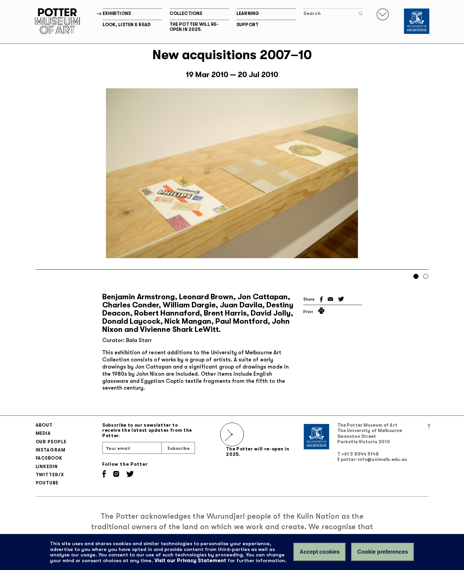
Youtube (47, 482)
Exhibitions (117, 13)
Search (312, 13)
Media (43, 433)
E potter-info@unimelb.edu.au (372, 459)
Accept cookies (320, 552)
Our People (51, 441)
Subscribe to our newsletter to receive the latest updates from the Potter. (147, 430)
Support (247, 24)
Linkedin (47, 466)
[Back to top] (429, 426)
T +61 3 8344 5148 (358, 454)
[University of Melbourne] (416, 21)
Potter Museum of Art (57, 21)
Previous (46, 179)
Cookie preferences (382, 552)
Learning (247, 13)
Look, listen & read (126, 24)
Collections (185, 13)
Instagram (51, 449)
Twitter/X (50, 474)
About (44, 425)
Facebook (49, 458)
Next (418, 179)
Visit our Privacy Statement (190, 560)
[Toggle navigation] (383, 14)
